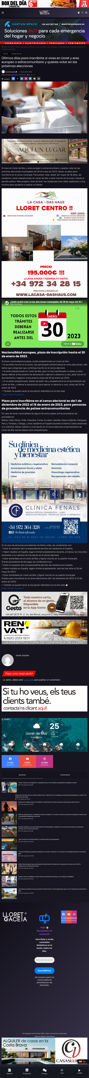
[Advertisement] (30, 1010)
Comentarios (65, 775)
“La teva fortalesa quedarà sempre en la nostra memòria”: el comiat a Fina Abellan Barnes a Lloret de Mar (52, 853)
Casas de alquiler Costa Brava (44, 1036)
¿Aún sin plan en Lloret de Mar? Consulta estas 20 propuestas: (38, 839)
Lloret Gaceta (10, 72)
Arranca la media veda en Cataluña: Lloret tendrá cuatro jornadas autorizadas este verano (49, 802)
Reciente (22, 775)
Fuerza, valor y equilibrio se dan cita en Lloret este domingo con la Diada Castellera (46, 877)
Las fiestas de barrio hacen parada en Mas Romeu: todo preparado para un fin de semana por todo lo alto (52, 890)
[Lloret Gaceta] (44, 12)
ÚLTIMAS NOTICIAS (16, 54)
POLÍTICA (11, 47)
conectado (29, 680)
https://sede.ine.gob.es (13, 394)
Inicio (5, 47)
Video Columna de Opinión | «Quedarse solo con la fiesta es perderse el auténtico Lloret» (47, 783)
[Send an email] (16, 72)
